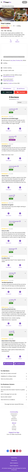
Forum (14, 417)
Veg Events (14, 415)
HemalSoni (12, 136)
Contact (14, 426)
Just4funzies (12, 109)
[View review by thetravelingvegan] (5, 223)
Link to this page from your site (8, 394)
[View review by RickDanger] (5, 250)
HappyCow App (14, 432)
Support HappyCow (14, 465)
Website (17, 41)
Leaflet (5, 56)
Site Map (14, 429)
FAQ (14, 425)
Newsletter (14, 418)
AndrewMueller (13, 166)
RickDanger (12, 249)
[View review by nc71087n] (5, 301)
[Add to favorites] (26, 9)
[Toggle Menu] (1, 2)
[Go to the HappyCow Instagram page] (20, 451)
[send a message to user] (17, 109)
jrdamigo (11, 273)
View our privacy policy (7, 379)
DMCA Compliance (14, 463)
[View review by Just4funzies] (5, 111)
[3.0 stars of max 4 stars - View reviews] (4, 25)
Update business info (8, 76)
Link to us (14, 428)
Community (14, 412)
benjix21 (11, 195)
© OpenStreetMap (15, 56)
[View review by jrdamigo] (5, 275)
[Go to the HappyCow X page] (14, 451)
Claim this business (8, 80)
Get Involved (14, 420)
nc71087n (11, 300)
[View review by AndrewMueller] (5, 168)
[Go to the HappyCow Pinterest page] (17, 451)
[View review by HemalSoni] (5, 138)
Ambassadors (14, 414)
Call (11, 41)
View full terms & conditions (8, 399)
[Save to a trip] (23, 9)
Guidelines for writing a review (8, 376)
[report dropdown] (25, 109)
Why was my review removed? (8, 373)
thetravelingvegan (14, 221)
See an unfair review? (6, 397)
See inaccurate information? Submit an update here (13, 390)
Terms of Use (14, 460)
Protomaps (9, 56)
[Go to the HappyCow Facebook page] (8, 451)
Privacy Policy (14, 457)
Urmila (10, 83)
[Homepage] (7, 2)
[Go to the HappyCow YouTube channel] (11, 451)
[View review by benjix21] (5, 197)
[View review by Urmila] (5, 333)
